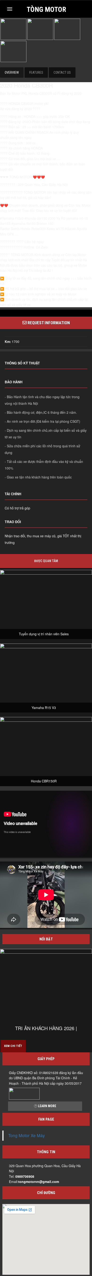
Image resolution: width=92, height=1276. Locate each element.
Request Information (48, 322)
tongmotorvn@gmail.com (38, 1181)
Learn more (46, 1106)
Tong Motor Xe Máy (26, 1135)
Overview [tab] (12, 72)
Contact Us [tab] (62, 72)
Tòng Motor (46, 8)
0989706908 (24, 1176)
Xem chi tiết (13, 1046)
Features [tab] (36, 72)
